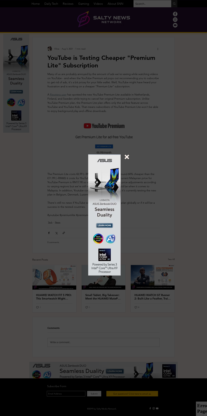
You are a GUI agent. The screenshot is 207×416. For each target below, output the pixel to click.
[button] (127, 157)
